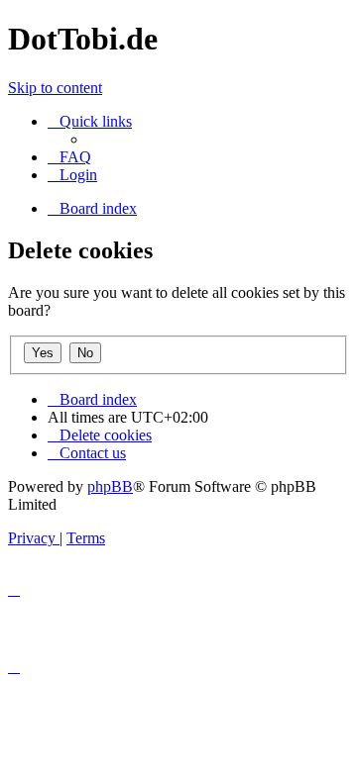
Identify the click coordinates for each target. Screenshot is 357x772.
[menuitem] (69, 156)
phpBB (110, 486)
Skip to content (55, 87)
